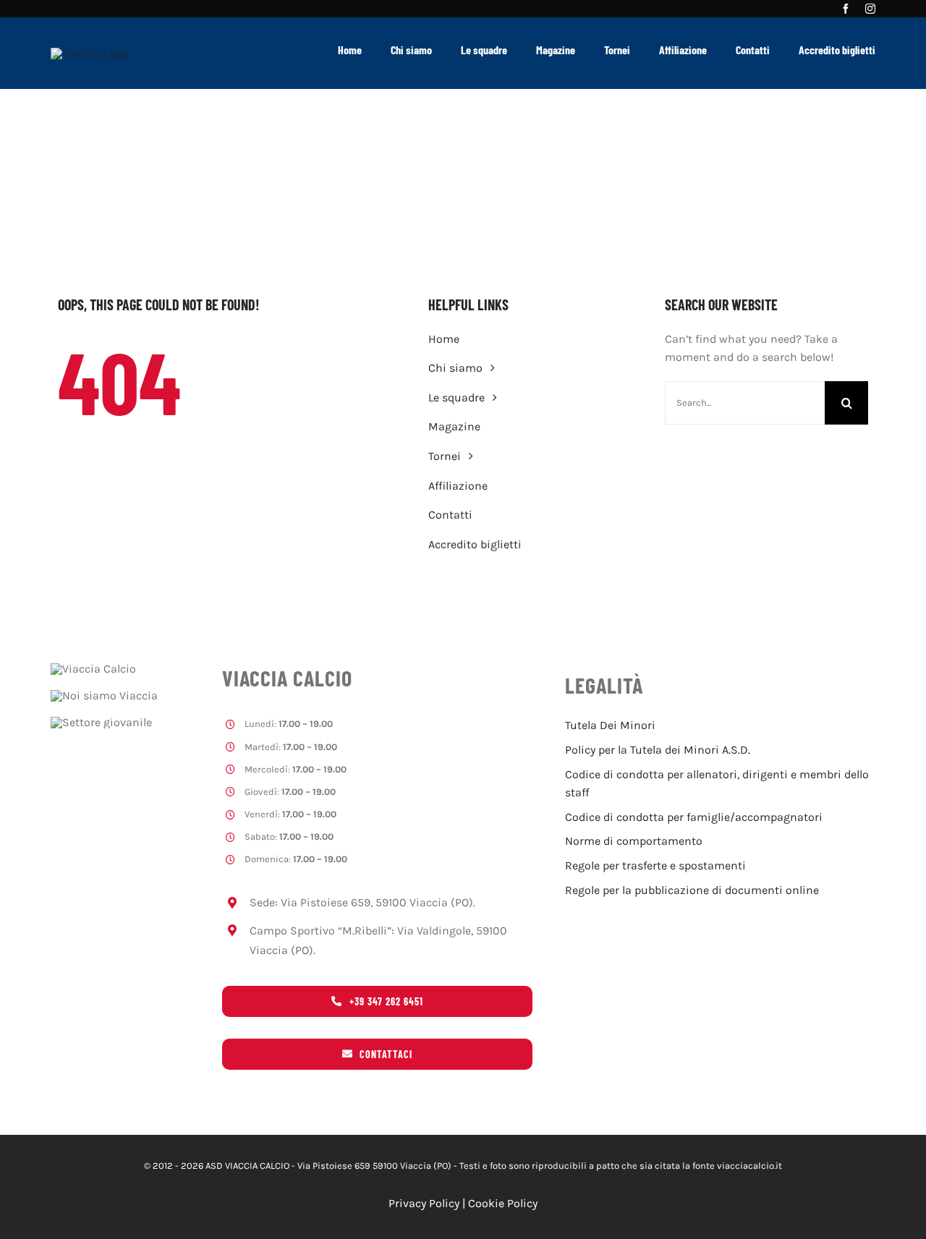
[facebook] (846, 9)
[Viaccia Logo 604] (89, 53)
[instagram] (870, 9)
